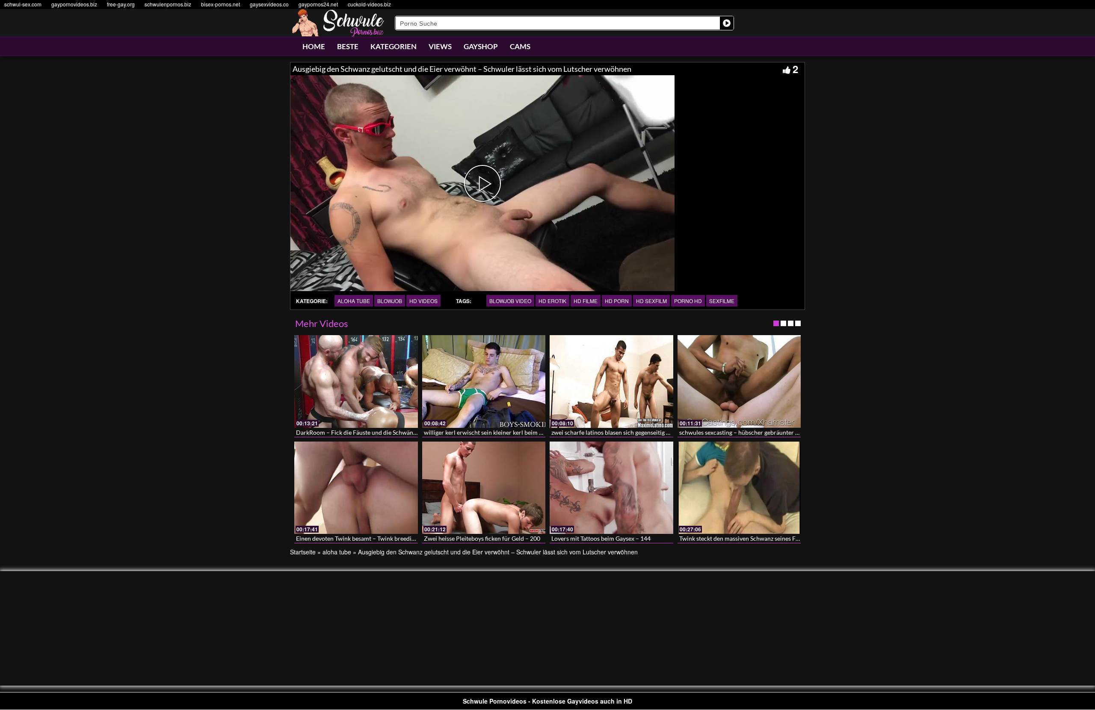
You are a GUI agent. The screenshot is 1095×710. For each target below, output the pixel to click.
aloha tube (353, 300)
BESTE (347, 46)
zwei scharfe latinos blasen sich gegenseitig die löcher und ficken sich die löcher (656, 432)
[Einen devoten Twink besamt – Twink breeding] (356, 488)
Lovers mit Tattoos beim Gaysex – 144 (601, 538)
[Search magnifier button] (727, 23)
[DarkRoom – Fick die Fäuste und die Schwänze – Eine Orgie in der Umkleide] (356, 381)
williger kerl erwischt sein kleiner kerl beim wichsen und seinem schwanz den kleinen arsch (544, 432)
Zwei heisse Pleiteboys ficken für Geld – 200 (482, 538)
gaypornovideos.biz (74, 4)
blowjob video (510, 300)
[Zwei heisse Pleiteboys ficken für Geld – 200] (484, 488)
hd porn (617, 300)
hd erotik (552, 300)
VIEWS (440, 46)
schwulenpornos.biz (168, 4)
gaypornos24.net (318, 4)
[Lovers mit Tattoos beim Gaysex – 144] (611, 488)
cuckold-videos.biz (369, 4)
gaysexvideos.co (269, 4)
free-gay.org (121, 4)
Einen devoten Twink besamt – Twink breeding (357, 538)
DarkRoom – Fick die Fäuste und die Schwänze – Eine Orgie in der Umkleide (396, 432)
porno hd (688, 300)
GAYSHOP (481, 46)
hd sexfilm (651, 300)
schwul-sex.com (22, 4)
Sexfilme (721, 300)
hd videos (423, 300)
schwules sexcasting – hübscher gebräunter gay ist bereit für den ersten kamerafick (788, 432)
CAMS (520, 46)
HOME (313, 46)
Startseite (303, 552)
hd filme (586, 300)
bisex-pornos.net (220, 4)
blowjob (389, 300)
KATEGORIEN (393, 46)
